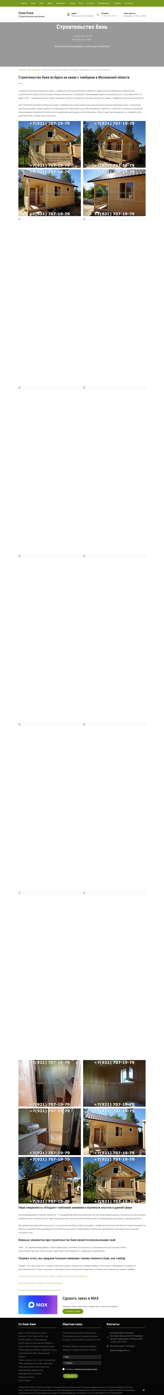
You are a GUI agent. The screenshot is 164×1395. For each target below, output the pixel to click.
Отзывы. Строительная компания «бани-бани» (39, 1290)
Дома (50, 3)
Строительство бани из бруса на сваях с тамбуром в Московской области (53, 1276)
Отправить (70, 1376)
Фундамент (61, 3)
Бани (33, 3)
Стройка (117, 3)
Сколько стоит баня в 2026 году (33, 1336)
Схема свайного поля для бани (32, 1339)
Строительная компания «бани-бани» (79, 1333)
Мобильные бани (26, 1377)
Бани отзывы (24, 1380)
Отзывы (90, 3)
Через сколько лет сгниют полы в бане (36, 1360)
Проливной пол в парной (29, 1373)
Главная (23, 3)
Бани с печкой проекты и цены (32, 1333)
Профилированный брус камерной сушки (37, 1350)
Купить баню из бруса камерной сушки (36, 1346)
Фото (81, 3)
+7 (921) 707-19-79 (108, 16)
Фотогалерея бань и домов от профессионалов (40, 1283)
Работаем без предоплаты (30, 1370)
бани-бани (25, 13)
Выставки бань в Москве (122, 1333)
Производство (104, 3)
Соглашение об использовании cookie (66, 1387)
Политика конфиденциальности (94, 1387)
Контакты (129, 3)
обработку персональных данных (86, 1369)
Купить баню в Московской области (35, 1343)
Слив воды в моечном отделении (33, 1367)
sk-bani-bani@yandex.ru (120, 1350)
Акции (72, 3)
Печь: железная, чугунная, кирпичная (35, 1363)
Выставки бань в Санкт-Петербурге (126, 1336)
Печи (41, 3)
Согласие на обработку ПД (117, 1387)
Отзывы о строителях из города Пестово (81, 1339)
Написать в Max (83, 39)
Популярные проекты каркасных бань (80, 1336)
